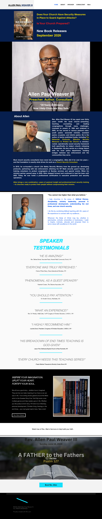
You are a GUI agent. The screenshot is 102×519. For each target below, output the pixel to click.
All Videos (50, 473)
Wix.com (28, 511)
